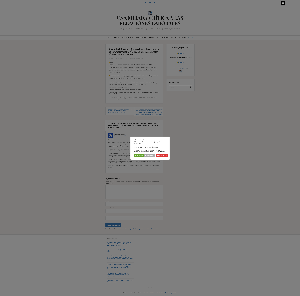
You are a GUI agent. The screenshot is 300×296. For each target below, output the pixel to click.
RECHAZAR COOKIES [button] (162, 155)
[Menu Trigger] (283, 3)
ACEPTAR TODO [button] (139, 155)
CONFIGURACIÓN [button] (149, 155)
